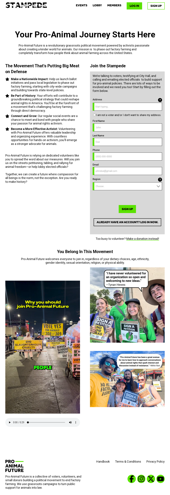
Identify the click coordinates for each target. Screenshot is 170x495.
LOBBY (97, 5)
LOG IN (134, 6)
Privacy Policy (155, 461)
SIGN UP (156, 6)
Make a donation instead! (142, 238)
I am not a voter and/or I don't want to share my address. (128, 115)
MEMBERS (114, 5)
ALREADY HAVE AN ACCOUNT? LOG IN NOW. (127, 222)
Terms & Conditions (128, 461)
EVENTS (81, 5)
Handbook (103, 461)
